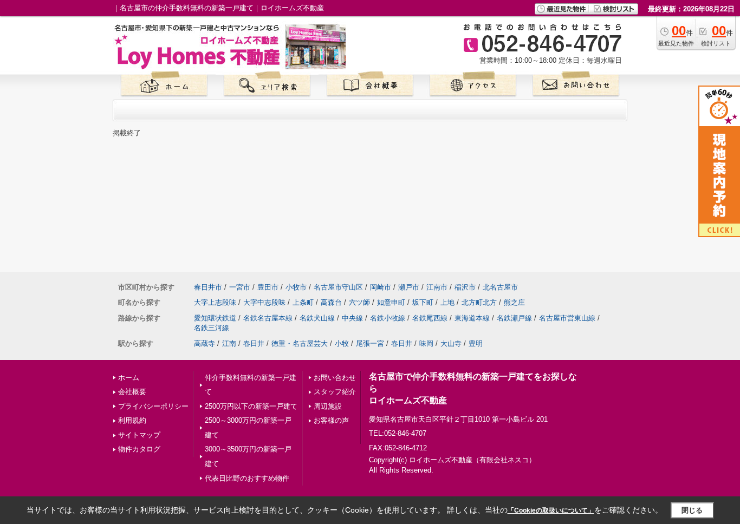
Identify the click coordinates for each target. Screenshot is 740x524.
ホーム (128, 378)
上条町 (303, 302)
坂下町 (422, 302)
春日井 (253, 343)
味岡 (426, 343)
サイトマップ (139, 435)
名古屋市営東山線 (567, 318)
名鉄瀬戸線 (514, 318)
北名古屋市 (500, 287)
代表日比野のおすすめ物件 (247, 478)
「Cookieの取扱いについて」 (551, 510)
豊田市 (267, 287)
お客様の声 (331, 420)
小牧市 (296, 287)
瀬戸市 (408, 287)
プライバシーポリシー (153, 406)
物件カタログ (139, 449)
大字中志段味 (264, 302)
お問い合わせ (335, 378)
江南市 (436, 287)
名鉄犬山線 (317, 318)
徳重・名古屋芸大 (299, 343)
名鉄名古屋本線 (268, 318)
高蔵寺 (204, 343)
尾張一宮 (370, 343)
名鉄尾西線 (429, 318)
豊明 (476, 343)
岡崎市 (380, 287)
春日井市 (208, 287)
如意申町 (391, 302)
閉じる (692, 510)
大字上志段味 (215, 302)
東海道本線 (472, 318)
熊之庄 (514, 302)
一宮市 (239, 287)
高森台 (331, 302)
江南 (229, 343)
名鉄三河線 (211, 328)
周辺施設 (328, 406)
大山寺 (451, 343)
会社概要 (132, 392)
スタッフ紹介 (335, 392)
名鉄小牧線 (387, 318)
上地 (447, 302)
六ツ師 (359, 302)
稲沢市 (465, 287)
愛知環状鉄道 (215, 318)
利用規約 (132, 420)
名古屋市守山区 (338, 287)
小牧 (342, 343)
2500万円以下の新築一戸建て (251, 406)
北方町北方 (479, 302)
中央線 (352, 318)
